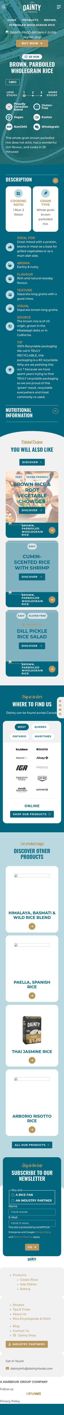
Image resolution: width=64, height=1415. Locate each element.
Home (11, 20)
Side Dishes (28, 1284)
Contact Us (21, 1331)
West (22, 727)
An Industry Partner (34, 1200)
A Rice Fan (24, 1195)
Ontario (19, 736)
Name (13, 1206)
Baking (25, 1289)
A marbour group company (24, 1382)
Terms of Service (23, 1237)
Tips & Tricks (21, 1309)
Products (30, 20)
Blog (16, 1326)
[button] (60, 701)
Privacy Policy (43, 1232)
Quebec (40, 727)
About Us (19, 1314)
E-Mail (13, 1217)
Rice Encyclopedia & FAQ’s (32, 1319)
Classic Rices (29, 1280)
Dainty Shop (26, 1335)
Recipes (18, 1305)
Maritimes (43, 736)
